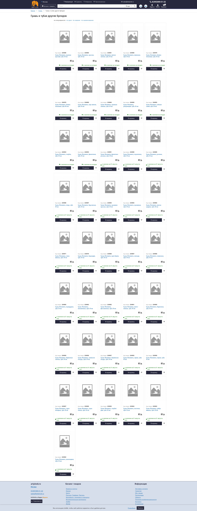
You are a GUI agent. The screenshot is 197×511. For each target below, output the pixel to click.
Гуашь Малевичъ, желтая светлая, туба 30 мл (108, 56)
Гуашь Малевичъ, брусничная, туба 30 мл (87, 206)
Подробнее (131, 508)
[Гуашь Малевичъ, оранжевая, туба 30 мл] (132, 187)
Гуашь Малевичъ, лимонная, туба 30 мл (131, 56)
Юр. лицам (139, 493)
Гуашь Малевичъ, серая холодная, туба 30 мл (62, 409)
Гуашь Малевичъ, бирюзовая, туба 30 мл (155, 307)
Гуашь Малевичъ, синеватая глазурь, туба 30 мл (86, 358)
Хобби (68, 502)
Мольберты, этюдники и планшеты (77, 497)
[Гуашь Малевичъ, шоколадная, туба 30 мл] (64, 441)
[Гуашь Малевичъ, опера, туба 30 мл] (64, 187)
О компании (139, 504)
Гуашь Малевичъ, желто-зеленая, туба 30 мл (130, 307)
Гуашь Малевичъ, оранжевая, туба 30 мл (132, 206)
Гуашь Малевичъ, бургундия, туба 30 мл (86, 257)
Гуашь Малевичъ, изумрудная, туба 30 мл (64, 307)
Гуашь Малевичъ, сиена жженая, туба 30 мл (62, 257)
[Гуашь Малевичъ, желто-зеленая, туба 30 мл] (132, 289)
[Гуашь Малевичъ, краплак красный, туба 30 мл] (64, 37)
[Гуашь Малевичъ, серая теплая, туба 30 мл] (87, 390)
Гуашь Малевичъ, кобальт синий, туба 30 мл (154, 105)
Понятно (140, 508)
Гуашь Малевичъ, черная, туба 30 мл (155, 358)
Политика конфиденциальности (146, 499)
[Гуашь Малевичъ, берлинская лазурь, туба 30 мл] (110, 340)
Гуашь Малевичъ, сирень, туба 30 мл (132, 358)
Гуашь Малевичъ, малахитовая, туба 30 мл (85, 307)
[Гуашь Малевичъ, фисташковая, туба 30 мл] (110, 289)
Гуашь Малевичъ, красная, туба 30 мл (86, 56)
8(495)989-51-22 (159, 1)
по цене (69, 20)
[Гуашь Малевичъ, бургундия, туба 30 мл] (87, 238)
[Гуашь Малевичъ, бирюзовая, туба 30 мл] (155, 289)
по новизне (76, 20)
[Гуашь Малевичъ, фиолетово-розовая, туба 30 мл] (110, 136)
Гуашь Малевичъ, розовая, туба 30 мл (154, 155)
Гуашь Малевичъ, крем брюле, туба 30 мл (110, 257)
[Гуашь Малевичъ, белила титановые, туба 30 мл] (155, 37)
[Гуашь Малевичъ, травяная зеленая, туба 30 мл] (110, 87)
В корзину (63, 69)
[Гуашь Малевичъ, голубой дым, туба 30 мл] (110, 390)
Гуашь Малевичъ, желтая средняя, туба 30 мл (153, 206)
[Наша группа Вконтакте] (145, 6)
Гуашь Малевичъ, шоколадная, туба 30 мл (64, 460)
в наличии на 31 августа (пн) (109, 165)
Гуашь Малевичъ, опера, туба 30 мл (64, 206)
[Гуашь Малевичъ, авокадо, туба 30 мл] (132, 238)
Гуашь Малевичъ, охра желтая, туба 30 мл (87, 105)
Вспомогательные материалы (76, 499)
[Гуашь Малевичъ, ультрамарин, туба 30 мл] (132, 87)
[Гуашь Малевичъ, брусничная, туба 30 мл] (87, 187)
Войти (158, 7)
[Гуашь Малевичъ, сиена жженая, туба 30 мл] (64, 238)
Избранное (88, 2)
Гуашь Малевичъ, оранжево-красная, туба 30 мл (109, 206)
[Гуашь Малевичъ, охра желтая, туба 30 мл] (87, 87)
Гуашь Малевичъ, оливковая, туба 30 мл (155, 257)
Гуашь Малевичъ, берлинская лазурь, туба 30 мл (110, 358)
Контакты (138, 502)
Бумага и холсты (71, 489)
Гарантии (138, 491)
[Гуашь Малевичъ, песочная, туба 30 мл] (132, 390)
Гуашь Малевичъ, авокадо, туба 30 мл (131, 257)
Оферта (138, 497)
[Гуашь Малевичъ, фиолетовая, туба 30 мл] (87, 136)
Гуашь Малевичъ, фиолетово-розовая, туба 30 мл (109, 155)
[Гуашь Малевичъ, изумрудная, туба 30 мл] (64, 289)
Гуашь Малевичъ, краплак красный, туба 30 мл (63, 56)
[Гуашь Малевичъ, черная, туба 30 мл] (155, 340)
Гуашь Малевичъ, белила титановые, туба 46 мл (62, 105)
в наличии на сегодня (67, 65)
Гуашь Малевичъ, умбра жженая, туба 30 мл (153, 409)
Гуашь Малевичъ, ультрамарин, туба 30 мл (130, 105)
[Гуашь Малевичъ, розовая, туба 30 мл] (155, 136)
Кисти (68, 493)
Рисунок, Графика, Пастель (75, 495)
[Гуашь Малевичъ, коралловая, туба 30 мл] (132, 136)
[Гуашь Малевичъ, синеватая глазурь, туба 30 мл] (87, 340)
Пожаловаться (37, 501)
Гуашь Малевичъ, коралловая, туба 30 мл (132, 155)
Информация (68, 2)
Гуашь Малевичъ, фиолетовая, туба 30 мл (87, 155)
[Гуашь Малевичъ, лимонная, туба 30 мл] (132, 37)
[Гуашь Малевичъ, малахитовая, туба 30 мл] (87, 289)
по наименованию (87, 20)
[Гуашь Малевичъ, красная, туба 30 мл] (87, 37)
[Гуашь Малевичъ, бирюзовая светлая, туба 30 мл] (64, 340)
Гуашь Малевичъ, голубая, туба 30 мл (63, 155)
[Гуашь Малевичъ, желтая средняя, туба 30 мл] (155, 187)
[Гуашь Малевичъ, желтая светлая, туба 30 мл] (110, 37)
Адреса (152, 7)
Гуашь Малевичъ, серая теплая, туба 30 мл (85, 409)
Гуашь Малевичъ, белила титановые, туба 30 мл (153, 56)
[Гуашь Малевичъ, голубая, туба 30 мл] (64, 136)
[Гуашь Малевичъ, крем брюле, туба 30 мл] (110, 238)
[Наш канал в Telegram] (140, 6)
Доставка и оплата (141, 489)
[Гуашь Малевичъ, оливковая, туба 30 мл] (155, 238)
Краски (68, 491)
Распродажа (139, 495)
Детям (68, 504)
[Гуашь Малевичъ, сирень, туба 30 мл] (132, 340)
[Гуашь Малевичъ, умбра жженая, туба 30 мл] (155, 390)
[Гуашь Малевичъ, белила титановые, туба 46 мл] (64, 87)
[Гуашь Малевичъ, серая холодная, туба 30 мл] (64, 390)
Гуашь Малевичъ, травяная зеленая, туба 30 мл (109, 105)
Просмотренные (100, 2)
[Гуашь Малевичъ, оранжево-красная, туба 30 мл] (110, 187)
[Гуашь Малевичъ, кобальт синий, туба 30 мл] (155, 87)
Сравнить (79, 2)
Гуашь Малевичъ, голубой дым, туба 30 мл (108, 409)
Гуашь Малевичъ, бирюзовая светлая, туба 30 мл (64, 358)
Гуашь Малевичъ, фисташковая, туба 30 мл (108, 307)
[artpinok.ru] (35, 4)
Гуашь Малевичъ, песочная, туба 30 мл (131, 409)
